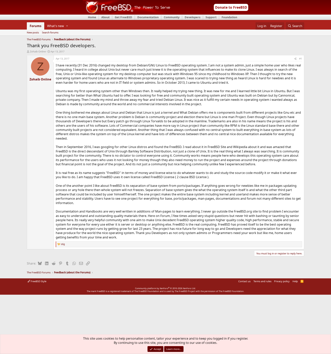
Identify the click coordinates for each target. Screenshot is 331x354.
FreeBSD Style (38, 281)
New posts (33, 32)
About (105, 17)
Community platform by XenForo (165, 288)
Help (295, 281)
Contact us (244, 281)
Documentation (148, 17)
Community (171, 17)
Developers (192, 17)
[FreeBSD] (126, 13)
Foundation (229, 17)
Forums (35, 26)
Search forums (50, 32)
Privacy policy (282, 281)
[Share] (295, 59)
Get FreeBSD (123, 17)
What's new (55, 26)
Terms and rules (262, 281)
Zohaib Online (38, 51)
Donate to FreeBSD (231, 7)
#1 (300, 58)
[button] (67, 26)
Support (211, 17)
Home (92, 17)
